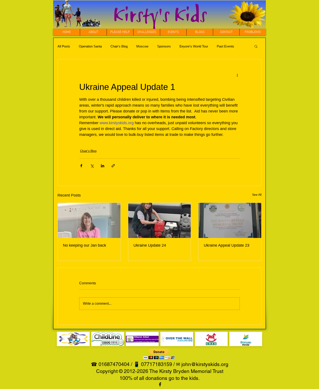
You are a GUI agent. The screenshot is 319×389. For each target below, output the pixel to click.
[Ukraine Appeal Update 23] (230, 220)
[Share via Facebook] (81, 166)
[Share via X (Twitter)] (92, 166)
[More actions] (237, 75)
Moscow (142, 46)
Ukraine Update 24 (149, 245)
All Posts (64, 46)
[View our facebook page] (160, 384)
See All (256, 194)
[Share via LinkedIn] (102, 166)
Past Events (225, 46)
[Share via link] (113, 166)
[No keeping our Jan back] (89, 220)
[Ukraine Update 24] (159, 220)
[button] (146, 32)
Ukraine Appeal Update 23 (226, 245)
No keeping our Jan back (84, 245)
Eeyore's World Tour (193, 46)
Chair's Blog (119, 46)
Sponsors (164, 46)
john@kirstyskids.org (204, 364)
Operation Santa (90, 46)
